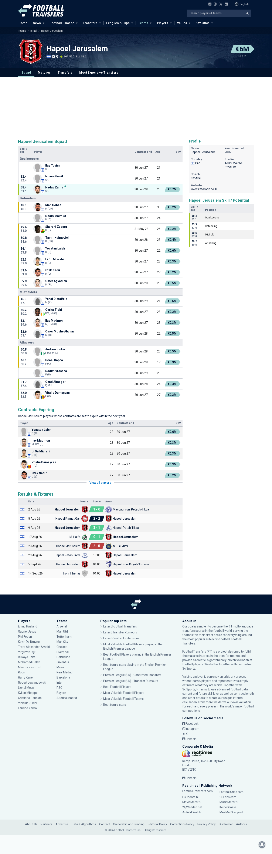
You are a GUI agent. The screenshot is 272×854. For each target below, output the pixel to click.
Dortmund (63, 657)
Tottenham (64, 636)
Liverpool (63, 652)
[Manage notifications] (262, 844)
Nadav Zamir (54, 187)
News (37, 23)
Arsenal (62, 626)
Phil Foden (25, 636)
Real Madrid (64, 672)
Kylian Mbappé (28, 692)
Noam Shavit (54, 176)
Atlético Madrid (67, 698)
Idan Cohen (53, 205)
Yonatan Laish (55, 248)
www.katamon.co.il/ (204, 189)
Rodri (21, 672)
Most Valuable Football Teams (123, 698)
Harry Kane (25, 677)
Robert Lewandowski (32, 682)
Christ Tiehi (53, 309)
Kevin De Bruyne (29, 641)
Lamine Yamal (27, 708)
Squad (26, 72)
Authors (241, 824)
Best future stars (114, 704)
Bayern (61, 692)
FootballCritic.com (232, 792)
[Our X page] (220, 4)
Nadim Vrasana (56, 370)
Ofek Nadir (52, 270)
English (244, 4)
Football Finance (62, 23)
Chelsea (62, 647)
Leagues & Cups (118, 23)
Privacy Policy (206, 824)
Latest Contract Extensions (121, 638)
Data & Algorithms (84, 824)
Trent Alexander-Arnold (34, 647)
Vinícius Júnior (27, 703)
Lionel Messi (26, 687)
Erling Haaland (27, 626)
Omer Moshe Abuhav (59, 331)
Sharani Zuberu (56, 226)
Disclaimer (226, 824)
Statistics (203, 23)
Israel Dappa (54, 360)
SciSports (188, 668)
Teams (143, 23)
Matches (44, 72)
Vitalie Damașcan (57, 392)
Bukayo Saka (26, 657)
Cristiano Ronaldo (30, 698)
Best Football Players (117, 687)
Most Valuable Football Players (123, 692)
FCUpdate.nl (190, 797)
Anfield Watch (191, 812)
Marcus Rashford (29, 667)
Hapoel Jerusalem (52, 30)
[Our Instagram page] (214, 4)
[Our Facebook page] (209, 4)
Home (22, 23)
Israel (33, 30)
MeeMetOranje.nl (231, 812)
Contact (104, 824)
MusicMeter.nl (229, 802)
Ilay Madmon (54, 320)
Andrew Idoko (55, 349)
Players (162, 23)
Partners (46, 824)
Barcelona (63, 677)
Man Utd (62, 631)
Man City (62, 641)
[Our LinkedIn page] (225, 4)
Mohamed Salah (29, 662)
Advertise (61, 824)
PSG (59, 687)
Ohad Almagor (55, 381)
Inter (60, 682)
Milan (60, 667)
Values (182, 23)
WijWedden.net (192, 807)
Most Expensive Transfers (98, 72)
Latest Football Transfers (120, 626)
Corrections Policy (182, 824)
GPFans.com (228, 797)
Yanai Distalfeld (56, 298)
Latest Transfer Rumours (120, 632)
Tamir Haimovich (57, 237)
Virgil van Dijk (27, 652)
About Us (31, 824)
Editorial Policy (157, 824)
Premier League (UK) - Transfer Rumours (130, 681)
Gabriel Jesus (27, 631)
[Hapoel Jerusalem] (31, 51)
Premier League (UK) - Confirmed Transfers (132, 675)
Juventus (63, 662)
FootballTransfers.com (197, 791)
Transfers (90, 23)
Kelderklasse (228, 807)
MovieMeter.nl (191, 802)
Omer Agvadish (56, 280)
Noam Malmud (55, 215)
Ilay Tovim (52, 165)
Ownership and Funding (128, 824)
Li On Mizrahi (54, 259)
